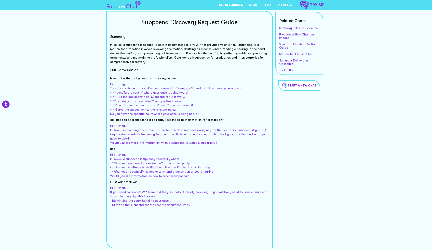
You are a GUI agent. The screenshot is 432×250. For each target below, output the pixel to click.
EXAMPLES (284, 5)
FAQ (268, 5)
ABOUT (254, 5)
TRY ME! (318, 5)
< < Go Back (287, 70)
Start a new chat (302, 85)
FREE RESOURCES (230, 5)
